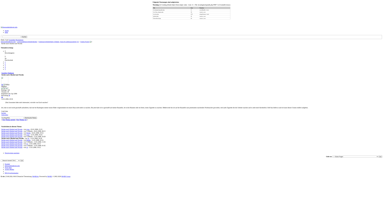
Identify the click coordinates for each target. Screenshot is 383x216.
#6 (2, 97)
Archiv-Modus (9, 169)
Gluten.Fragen (84, 42)
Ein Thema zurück (8, 120)
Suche (7, 31)
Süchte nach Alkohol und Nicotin (11, 129)
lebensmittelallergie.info (8, 42)
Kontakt (7, 164)
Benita (28, 133)
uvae (27, 129)
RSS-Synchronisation (11, 173)
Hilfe (6, 32)
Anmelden (12, 40)
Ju (2, 85)
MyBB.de (35, 176)
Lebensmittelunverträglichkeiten (27, 42)
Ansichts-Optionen (7, 73)
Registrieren (19, 40)
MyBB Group (65, 176)
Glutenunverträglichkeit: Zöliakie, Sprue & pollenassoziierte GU (58, 42)
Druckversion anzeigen (12, 153)
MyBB (49, 176)
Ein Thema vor (21, 120)
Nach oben (8, 167)
